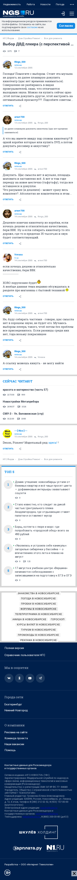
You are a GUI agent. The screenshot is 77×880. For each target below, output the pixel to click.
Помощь (10, 750)
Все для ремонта (53, 38)
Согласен (66, 26)
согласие (32, 27)
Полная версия (14, 648)
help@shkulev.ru (31, 816)
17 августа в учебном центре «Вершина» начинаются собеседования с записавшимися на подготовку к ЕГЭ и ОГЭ (43, 571)
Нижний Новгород (16, 710)
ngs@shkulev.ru (48, 807)
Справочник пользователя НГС (24, 655)
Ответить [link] (8, 106)
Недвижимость (12, 4)
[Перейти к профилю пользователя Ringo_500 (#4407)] (7, 64)
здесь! (52, 442)
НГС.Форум (8, 38)
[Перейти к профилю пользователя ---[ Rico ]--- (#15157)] (7, 433)
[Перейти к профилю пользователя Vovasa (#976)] (7, 257)
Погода (60, 4)
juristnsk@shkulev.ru (47, 813)
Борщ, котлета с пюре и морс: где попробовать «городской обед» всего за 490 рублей (42, 530)
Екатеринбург (13, 704)
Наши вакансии (14, 744)
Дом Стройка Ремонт (29, 38)
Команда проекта (16, 738)
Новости (45, 4)
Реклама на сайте (15, 732)
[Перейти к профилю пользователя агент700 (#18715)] (7, 120)
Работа (31, 4)
